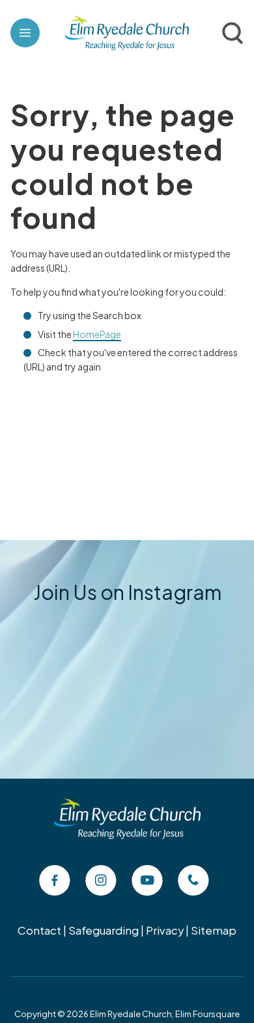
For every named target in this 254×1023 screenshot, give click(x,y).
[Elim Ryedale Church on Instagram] (101, 880)
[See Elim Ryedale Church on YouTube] (147, 880)
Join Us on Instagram (127, 592)
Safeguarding (103, 930)
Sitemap (213, 930)
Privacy (165, 930)
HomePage (97, 334)
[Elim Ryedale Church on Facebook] (54, 880)
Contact (39, 930)
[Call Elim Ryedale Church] (193, 880)
